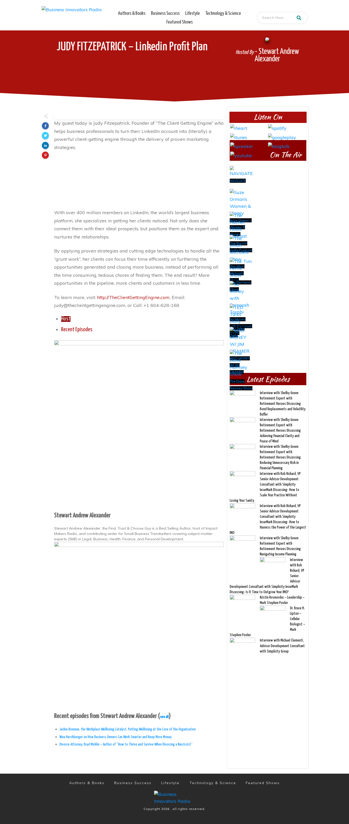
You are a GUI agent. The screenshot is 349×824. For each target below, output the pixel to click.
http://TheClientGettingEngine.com (133, 297)
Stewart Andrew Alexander (82, 515)
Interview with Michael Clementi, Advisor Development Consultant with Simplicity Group (282, 645)
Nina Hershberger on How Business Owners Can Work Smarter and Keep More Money (116, 737)
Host (66, 319)
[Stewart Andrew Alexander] (139, 424)
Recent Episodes (76, 330)
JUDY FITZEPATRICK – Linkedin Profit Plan (132, 47)
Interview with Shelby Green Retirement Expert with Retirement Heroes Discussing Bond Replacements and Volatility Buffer (283, 403)
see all (164, 717)
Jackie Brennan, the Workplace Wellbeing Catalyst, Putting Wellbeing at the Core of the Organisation (128, 729)
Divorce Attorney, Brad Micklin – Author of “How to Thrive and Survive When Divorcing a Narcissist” (126, 744)
